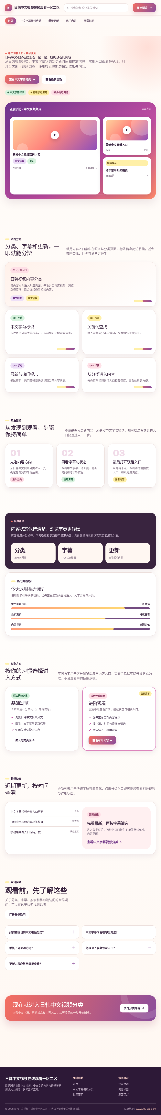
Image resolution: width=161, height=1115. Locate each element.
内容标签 (123, 1089)
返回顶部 (123, 1094)
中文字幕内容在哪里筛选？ (102, 932)
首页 (10, 20)
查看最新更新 (54, 79)
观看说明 (89, 20)
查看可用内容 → (102, 740)
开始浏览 (144, 7)
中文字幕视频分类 (31, 20)
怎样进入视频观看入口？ (101, 948)
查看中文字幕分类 (22, 79)
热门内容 (71, 20)
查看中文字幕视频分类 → (104, 842)
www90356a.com (146, 1108)
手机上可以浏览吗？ (21, 948)
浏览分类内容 (134, 1008)
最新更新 (53, 20)
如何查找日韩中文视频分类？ (27, 932)
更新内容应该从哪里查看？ (25, 963)
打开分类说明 (17, 914)
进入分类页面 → (25, 740)
